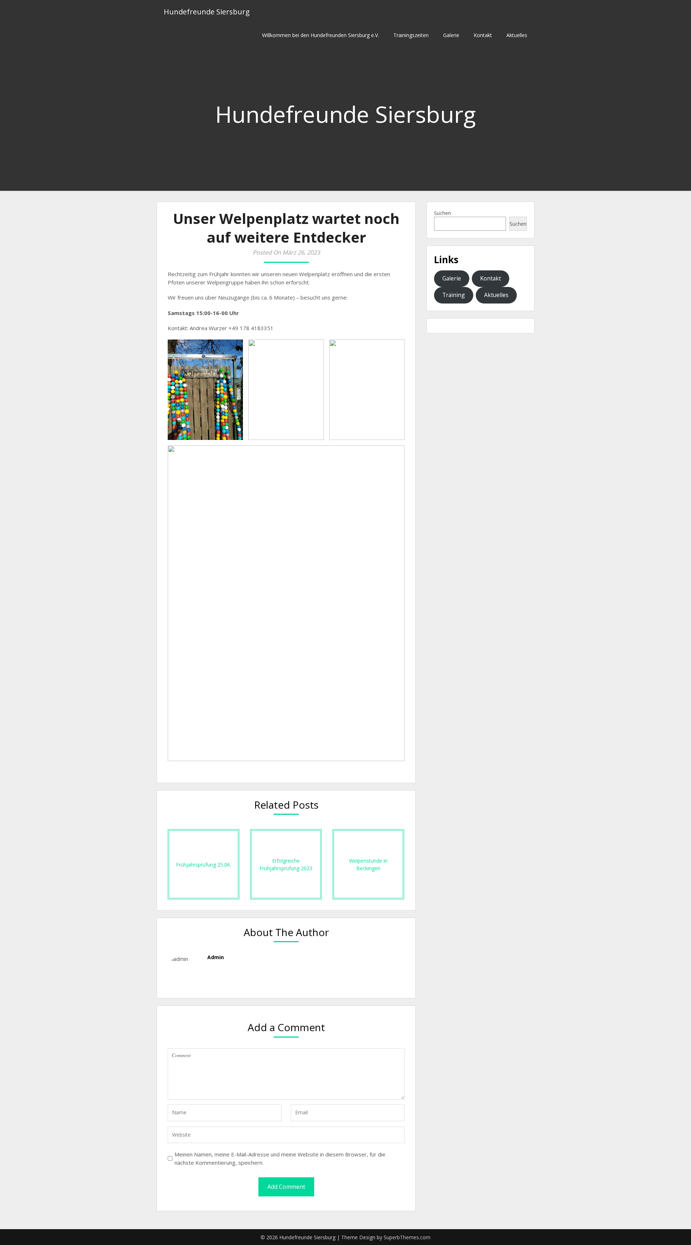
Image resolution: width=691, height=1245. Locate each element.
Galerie (451, 35)
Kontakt (483, 35)
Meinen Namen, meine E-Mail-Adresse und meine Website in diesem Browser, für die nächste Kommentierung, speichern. (280, 1158)
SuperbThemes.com (407, 1237)
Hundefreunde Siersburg (207, 12)
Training (453, 295)
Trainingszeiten (411, 35)
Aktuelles (516, 35)
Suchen (442, 213)
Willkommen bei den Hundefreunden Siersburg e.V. (320, 35)
